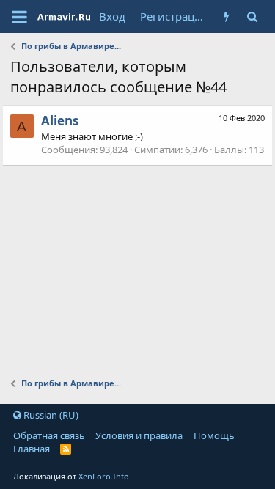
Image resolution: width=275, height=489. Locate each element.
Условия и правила (139, 435)
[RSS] (65, 449)
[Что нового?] (226, 16)
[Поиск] (252, 16)
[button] (19, 17)
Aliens (59, 120)
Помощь (214, 435)
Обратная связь (49, 435)
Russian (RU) (49, 415)
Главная (31, 448)
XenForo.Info (103, 476)
